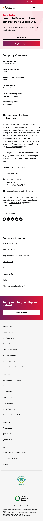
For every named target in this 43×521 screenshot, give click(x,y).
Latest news (8, 261)
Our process (21, 37)
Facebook (9, 428)
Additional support (10, 397)
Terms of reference (10, 349)
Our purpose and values (12, 380)
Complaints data (9, 409)
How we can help (10, 243)
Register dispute (21, 44)
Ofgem (5, 464)
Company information (11, 361)
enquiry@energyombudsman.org (21, 191)
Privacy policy (8, 332)
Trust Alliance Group (10, 458)
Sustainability (8, 403)
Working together (9, 355)
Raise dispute (21, 312)
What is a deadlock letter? (14, 286)
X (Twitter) (9, 434)
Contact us (7, 386)
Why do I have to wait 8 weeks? (16, 255)
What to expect (9, 249)
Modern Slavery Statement (13, 367)
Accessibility (14, 202)
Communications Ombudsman (14, 453)
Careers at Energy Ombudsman (15, 415)
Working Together (13, 146)
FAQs (5, 280)
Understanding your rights (14, 267)
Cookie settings (8, 338)
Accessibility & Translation (29, 2)
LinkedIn (8, 439)
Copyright (6, 344)
